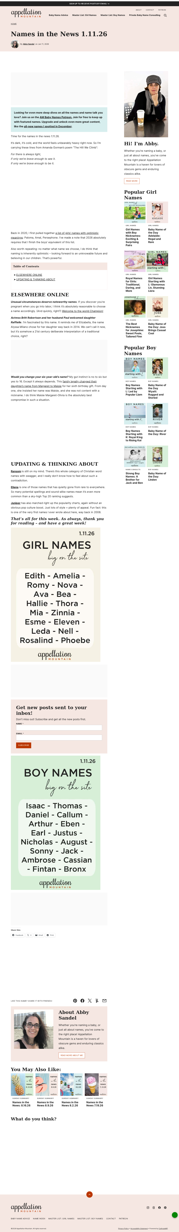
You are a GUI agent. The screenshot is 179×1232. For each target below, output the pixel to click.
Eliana (14, 487)
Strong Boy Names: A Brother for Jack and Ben (134, 478)
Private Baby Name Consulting (144, 15)
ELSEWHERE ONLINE (29, 274)
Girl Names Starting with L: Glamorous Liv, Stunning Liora (156, 284)
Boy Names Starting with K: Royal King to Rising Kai (134, 435)
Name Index (39, 1218)
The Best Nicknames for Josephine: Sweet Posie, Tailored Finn (135, 330)
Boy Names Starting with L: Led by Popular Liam (134, 390)
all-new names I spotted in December (48, 126)
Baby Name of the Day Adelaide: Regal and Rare (157, 236)
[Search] (165, 15)
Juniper (15, 503)
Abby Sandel (28, 44)
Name (19, 724)
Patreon (162, 10)
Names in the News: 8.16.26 (21, 1104)
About (139, 10)
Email (20, 734)
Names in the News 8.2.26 (70, 1104)
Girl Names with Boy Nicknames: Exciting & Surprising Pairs (133, 237)
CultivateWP (163, 1229)
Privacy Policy (123, 1229)
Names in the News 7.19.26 (94, 1104)
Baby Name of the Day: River (157, 432)
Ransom (16, 471)
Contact (150, 10)
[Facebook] (159, 1207)
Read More (131, 181)
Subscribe (23, 745)
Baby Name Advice (58, 15)
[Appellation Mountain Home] (26, 13)
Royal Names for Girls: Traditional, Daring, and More (134, 284)
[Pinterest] (165, 1207)
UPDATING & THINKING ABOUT (35, 279)
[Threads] (154, 1207)
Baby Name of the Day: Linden (157, 476)
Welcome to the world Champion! (82, 311)
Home (14, 24)
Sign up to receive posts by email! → (89, 3)
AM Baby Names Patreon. (56, 117)
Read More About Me (72, 1055)
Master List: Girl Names (84, 15)
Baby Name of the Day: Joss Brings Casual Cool (157, 328)
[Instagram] (148, 1207)
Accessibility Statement (139, 1229)
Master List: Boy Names (113, 15)
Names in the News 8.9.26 (45, 1104)
